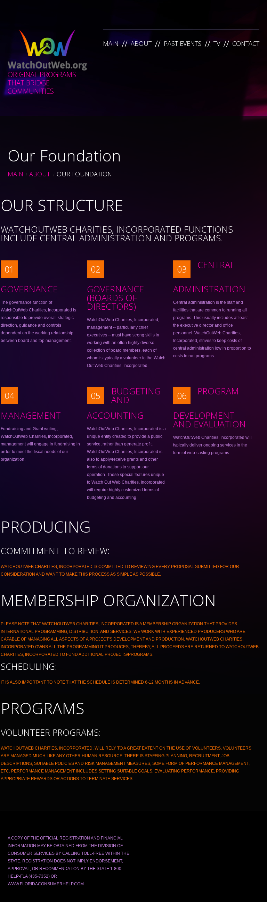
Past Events (182, 43)
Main (111, 43)
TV (216, 43)
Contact (245, 43)
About (141, 43)
